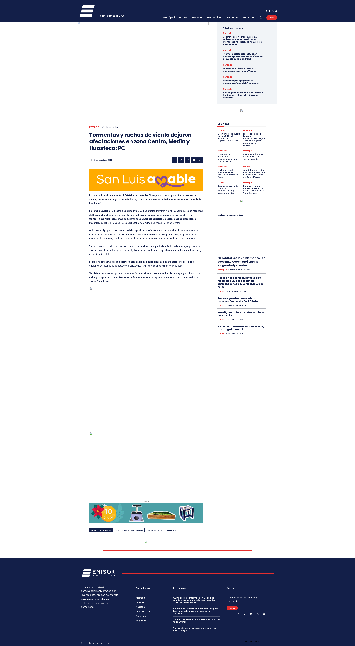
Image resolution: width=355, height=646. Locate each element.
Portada (227, 33)
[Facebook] (263, 11)
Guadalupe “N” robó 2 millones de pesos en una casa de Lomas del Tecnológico (254, 174)
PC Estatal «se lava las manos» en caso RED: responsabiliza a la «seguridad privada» (241, 261)
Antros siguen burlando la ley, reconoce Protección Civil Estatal (237, 299)
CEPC (116, 530)
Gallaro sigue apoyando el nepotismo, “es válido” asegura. (241, 82)
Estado (94, 127)
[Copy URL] (200, 160)
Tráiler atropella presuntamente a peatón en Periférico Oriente (227, 174)
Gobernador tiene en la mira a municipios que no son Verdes (239, 69)
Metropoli (248, 130)
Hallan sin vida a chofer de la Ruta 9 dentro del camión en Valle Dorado (254, 189)
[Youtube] (276, 11)
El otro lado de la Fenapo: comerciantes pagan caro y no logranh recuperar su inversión (254, 139)
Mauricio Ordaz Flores (132, 530)
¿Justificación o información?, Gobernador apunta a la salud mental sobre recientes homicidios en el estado (242, 40)
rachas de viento (154, 530)
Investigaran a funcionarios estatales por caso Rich (240, 314)
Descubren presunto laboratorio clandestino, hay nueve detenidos (227, 189)
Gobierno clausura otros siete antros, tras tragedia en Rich (240, 328)
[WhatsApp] (273, 11)
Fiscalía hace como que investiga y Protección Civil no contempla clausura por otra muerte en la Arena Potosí (240, 282)
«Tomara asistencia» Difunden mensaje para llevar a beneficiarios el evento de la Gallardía (243, 56)
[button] (261, 17)
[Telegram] (194, 160)
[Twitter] (181, 160)
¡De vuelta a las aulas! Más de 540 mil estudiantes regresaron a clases (228, 137)
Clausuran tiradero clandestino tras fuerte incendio (253, 156)
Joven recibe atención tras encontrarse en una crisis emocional (227, 158)
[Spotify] (269, 11)
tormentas (171, 530)
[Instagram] (266, 11)
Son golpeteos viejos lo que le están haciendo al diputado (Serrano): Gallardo (243, 95)
